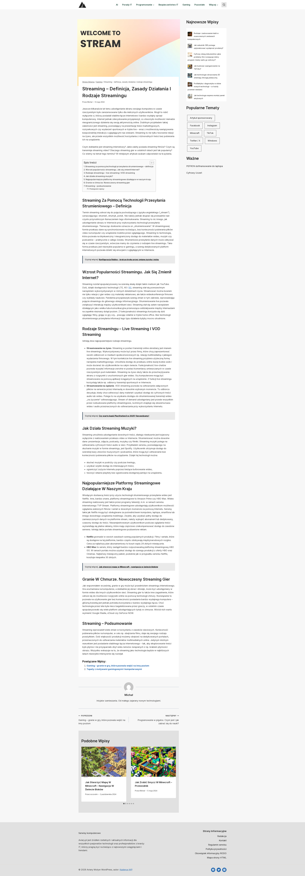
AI (117, 4)
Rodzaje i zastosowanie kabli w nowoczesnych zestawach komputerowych (203, 36)
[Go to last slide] (86, 774)
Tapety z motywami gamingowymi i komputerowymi (114, 669)
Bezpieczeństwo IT (168, 4)
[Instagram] (224, 870)
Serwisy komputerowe (90, 833)
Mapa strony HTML (216, 857)
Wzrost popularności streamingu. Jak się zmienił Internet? (113, 169)
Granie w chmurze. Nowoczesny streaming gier (108, 182)
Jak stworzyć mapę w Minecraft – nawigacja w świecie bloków (99, 786)
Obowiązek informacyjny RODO (210, 853)
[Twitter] (219, 870)
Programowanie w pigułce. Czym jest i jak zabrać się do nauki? (158, 720)
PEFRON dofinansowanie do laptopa (204, 166)
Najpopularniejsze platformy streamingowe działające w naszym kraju (118, 179)
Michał (89, 102)
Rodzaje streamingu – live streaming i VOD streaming (110, 173)
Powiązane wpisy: (96, 189)
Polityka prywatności (216, 849)
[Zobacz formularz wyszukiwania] (223, 4)
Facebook (195, 125)
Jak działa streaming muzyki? (99, 176)
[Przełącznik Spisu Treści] (150, 163)
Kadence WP (126, 869)
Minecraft (194, 133)
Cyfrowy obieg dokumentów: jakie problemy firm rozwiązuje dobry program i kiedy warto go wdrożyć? (204, 57)
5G (130, 287)
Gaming (186, 4)
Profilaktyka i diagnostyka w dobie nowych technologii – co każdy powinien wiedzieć (204, 86)
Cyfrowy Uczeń (194, 173)
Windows (212, 140)
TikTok (210, 133)
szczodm (94, 794)
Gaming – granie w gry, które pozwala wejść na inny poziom (118, 665)
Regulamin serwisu (217, 844)
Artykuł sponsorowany (201, 118)
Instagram (212, 125)
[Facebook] (213, 870)
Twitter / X (195, 140)
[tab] (124, 803)
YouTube (194, 148)
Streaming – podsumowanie (98, 186)
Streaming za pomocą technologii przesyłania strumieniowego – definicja (119, 166)
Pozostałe (199, 4)
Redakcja (221, 836)
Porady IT (127, 4)
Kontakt (222, 840)
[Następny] (172, 774)
